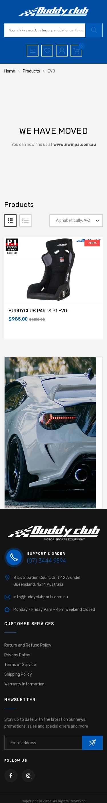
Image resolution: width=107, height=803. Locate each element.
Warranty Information (24, 684)
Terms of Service (20, 664)
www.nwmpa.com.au (74, 144)
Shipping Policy (18, 674)
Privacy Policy (17, 655)
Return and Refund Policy (27, 645)
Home (9, 71)
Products (31, 71)
